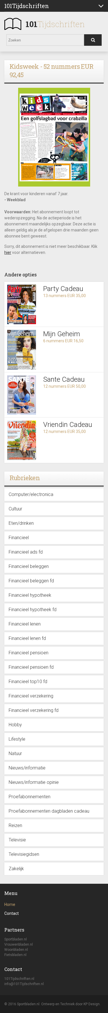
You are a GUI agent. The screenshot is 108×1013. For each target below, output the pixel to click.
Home (9, 904)
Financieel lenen (25, 624)
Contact (11, 913)
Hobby (15, 724)
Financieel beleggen (29, 566)
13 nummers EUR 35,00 (64, 295)
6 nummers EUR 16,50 (63, 341)
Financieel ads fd (26, 552)
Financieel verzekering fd (33, 710)
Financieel (19, 537)
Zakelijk (16, 868)
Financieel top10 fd (28, 681)
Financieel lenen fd (27, 638)
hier (7, 252)
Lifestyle (17, 739)
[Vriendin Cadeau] (21, 440)
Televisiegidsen (24, 854)
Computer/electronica (31, 494)
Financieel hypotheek (30, 595)
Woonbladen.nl (16, 950)
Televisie (17, 840)
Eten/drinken (21, 523)
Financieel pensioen (28, 652)
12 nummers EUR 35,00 (64, 431)
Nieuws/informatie (27, 768)
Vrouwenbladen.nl (18, 944)
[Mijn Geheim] (21, 349)
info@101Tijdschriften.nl (24, 984)
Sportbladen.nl (15, 939)
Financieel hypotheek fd (32, 609)
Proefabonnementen (29, 796)
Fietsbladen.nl (15, 955)
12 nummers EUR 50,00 (64, 386)
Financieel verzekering (31, 696)
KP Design (92, 1004)
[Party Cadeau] (21, 304)
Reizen (15, 825)
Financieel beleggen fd (31, 581)
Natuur (15, 753)
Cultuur (15, 509)
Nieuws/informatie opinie (34, 782)
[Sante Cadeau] (21, 395)
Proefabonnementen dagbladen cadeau (49, 811)
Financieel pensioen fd (31, 667)
